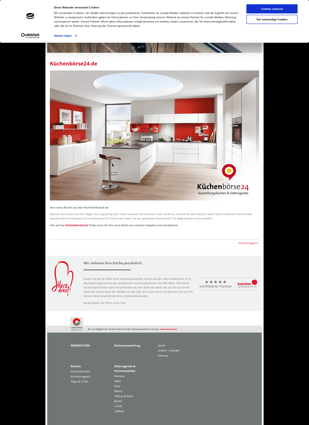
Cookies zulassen (272, 8)
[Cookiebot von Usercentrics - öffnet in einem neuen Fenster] (30, 35)
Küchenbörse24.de (73, 63)
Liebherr (119, 411)
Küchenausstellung (127, 345)
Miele (117, 381)
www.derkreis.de (168, 329)
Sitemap (163, 355)
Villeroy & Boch (123, 396)
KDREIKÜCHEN (80, 345)
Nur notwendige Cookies (272, 19)
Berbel (118, 401)
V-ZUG (118, 406)
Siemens (119, 376)
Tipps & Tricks (79, 381)
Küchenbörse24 (80, 371)
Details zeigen (63, 35)
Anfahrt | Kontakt (168, 350)
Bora (117, 386)
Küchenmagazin (80, 376)
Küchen (76, 366)
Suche (161, 345)
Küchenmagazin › (248, 243)
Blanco (118, 391)
